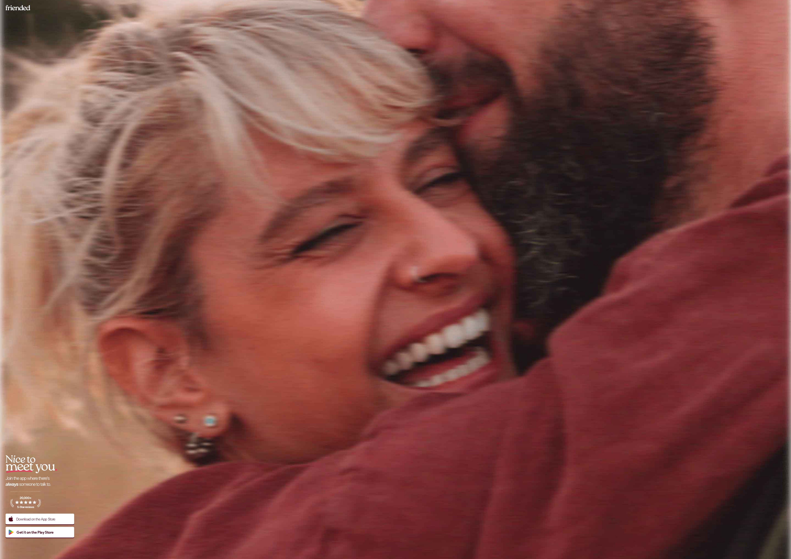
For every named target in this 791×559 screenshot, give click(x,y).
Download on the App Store (35, 519)
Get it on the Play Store (35, 532)
